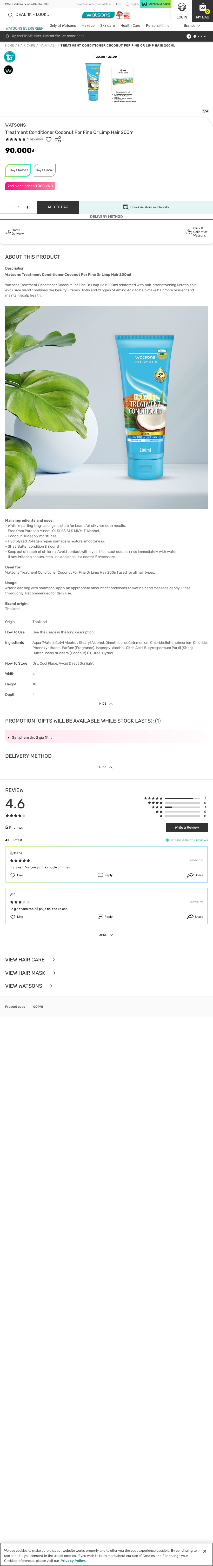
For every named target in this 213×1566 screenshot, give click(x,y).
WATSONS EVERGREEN (25, 28)
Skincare (107, 25)
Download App (85, 4)
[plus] (27, 207)
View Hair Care (25, 959)
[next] (168, 26)
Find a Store (103, 4)
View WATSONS (24, 986)
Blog (118, 4)
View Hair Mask (25, 973)
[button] (202, 11)
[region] (106, 1554)
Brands (189, 25)
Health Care (130, 25)
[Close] (204, 1551)
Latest (17, 840)
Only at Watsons (63, 25)
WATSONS (15, 125)
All (7, 840)
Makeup (88, 25)
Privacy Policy (73, 1561)
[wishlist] (48, 139)
